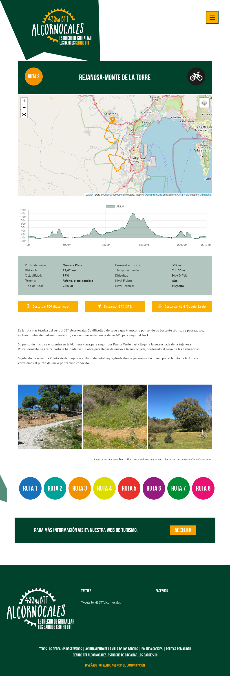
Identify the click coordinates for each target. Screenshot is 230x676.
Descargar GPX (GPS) (117, 306)
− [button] (24, 107)
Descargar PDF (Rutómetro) (51, 306)
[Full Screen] (24, 114)
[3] (115, 417)
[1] (50, 417)
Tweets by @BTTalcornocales (101, 602)
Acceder (183, 530)
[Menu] (212, 17)
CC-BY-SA (183, 194)
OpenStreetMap (112, 194)
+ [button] (24, 101)
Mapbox (206, 194)
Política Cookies (152, 649)
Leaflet (89, 194)
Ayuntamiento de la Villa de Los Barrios (111, 649)
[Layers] (204, 103)
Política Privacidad (178, 649)
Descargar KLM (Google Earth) (185, 306)
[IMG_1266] (180, 417)
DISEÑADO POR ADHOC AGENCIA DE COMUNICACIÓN (115, 665)
